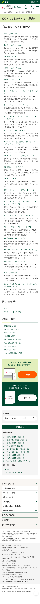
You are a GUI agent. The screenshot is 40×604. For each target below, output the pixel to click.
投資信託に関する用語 (11, 329)
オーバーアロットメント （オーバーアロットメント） (21, 92)
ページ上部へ (36, 593)
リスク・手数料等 (19, 7)
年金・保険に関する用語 (12, 343)
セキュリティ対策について (10, 579)
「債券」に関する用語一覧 (14, 443)
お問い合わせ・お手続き (12, 506)
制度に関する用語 (10, 346)
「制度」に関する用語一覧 (14, 455)
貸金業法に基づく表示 (27, 579)
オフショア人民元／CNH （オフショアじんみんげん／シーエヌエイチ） (21, 203)
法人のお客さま (8, 515)
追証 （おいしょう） (11, 34)
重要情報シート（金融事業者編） (12, 565)
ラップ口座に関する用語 (12, 339)
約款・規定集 (6, 570)
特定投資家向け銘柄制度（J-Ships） (13, 574)
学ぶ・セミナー (9, 497)
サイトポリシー (6, 545)
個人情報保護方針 (7, 550)
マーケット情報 (9, 493)
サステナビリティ (9, 525)
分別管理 (27, 565)
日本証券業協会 (30, 534)
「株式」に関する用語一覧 (14, 437)
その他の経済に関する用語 (13, 353)
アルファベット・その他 (12, 312)
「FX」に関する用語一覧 (14, 446)
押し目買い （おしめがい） (14, 167)
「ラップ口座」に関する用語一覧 (17, 449)
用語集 (19, 427)
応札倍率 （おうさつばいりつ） (15, 56)
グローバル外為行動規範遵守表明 (12, 577)
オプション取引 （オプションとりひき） (18, 227)
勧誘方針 (16, 545)
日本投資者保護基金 (8, 536)
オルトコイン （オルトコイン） (15, 261)
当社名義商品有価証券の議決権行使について (15, 581)
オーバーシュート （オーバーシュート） (18, 105)
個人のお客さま (8, 484)
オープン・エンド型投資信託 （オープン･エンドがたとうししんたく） (20, 143)
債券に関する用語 (10, 333)
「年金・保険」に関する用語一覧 (17, 452)
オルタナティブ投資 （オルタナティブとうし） (21, 250)
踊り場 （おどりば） (11, 178)
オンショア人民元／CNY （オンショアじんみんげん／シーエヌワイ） (21, 285)
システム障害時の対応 (8, 568)
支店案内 (6, 502)
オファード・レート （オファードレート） (19, 190)
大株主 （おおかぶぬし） (13, 79)
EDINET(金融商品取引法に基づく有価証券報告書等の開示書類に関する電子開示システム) (19, 539)
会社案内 (5, 520)
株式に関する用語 (10, 326)
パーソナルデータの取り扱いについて (13, 552)
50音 (5, 308)
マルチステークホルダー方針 (10, 563)
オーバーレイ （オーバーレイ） (15, 130)
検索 (33, 418)
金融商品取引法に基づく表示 (26, 568)
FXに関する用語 (9, 336)
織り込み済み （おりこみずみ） (15, 238)
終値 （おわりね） (11, 272)
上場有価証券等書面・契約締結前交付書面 (14, 572)
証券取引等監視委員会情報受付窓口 (12, 534)
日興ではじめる (9, 488)
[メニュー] (37, 7)
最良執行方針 (24, 548)
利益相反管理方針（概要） (10, 548)
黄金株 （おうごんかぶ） (13, 45)
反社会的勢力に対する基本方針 (11, 554)
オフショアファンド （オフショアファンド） (20, 215)
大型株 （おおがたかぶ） (13, 68)
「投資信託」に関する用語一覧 (16, 440)
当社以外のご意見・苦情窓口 (21, 531)
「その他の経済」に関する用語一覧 (17, 461)
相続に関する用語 (10, 350)
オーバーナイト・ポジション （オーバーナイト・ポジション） (20, 117)
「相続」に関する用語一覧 (14, 458)
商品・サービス (9, 510)
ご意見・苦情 (6, 531)
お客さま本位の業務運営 (9, 561)
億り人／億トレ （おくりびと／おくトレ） (19, 156)
